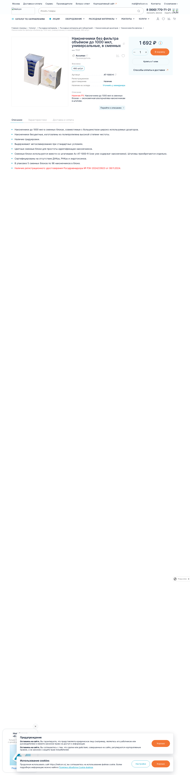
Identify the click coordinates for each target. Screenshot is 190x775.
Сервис (49, 3)
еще (78, 49)
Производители (64, 3)
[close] (188, 579)
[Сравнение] (169, 19)
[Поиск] (139, 11)
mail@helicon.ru (140, 3)
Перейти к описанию (111, 107)
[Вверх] (184, 670)
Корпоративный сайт (103, 3)
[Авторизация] (158, 19)
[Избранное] (163, 19)
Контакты (156, 3)
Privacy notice (182, 579)
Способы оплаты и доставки (149, 70)
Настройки (141, 764)
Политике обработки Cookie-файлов (76, 767)
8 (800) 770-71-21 (158, 9)
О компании (170, 3)
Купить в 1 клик (150, 61)
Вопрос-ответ (83, 3)
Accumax (80, 55)
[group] (40, 71)
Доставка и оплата (32, 3)
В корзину (160, 52)
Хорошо (161, 743)
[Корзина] (174, 19)
